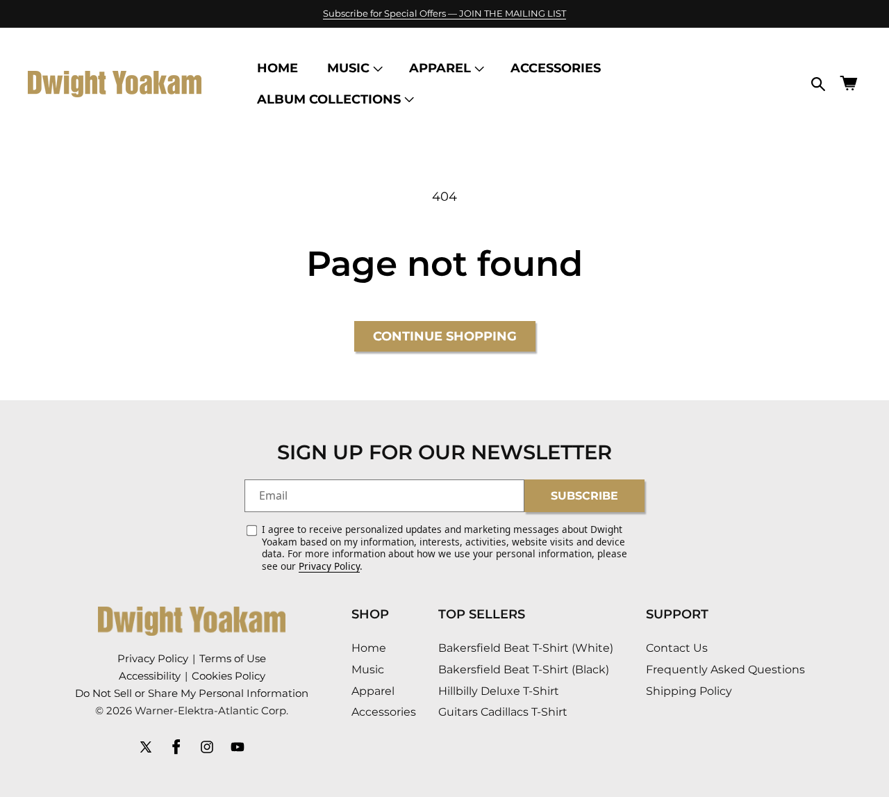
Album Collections (329, 99)
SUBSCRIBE (584, 495)
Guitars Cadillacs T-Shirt (502, 712)
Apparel (440, 68)
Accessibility (150, 675)
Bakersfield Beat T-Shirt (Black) (523, 670)
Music (348, 68)
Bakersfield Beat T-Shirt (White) (525, 648)
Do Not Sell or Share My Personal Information (191, 693)
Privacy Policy (329, 566)
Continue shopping (445, 336)
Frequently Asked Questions (725, 670)
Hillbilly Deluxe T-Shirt (498, 691)
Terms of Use (232, 658)
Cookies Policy (228, 675)
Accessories (383, 712)
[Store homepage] (191, 621)
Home (368, 648)
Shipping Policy (689, 691)
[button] (353, 68)
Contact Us (677, 648)
